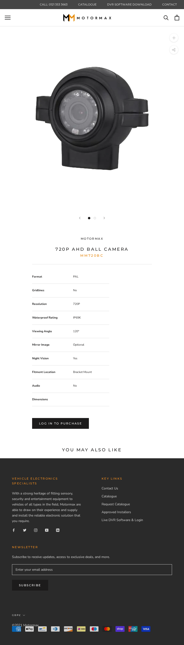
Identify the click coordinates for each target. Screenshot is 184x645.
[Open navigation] (8, 18)
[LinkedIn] (57, 530)
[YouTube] (46, 530)
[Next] (104, 218)
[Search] (166, 17)
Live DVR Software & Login (122, 520)
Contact (169, 4)
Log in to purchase (60, 423)
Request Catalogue (116, 504)
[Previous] (79, 218)
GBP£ (16, 615)
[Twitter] (24, 530)
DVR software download (129, 4)
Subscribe (30, 585)
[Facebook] (13, 530)
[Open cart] (177, 17)
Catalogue (87, 4)
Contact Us (110, 488)
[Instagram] (35, 530)
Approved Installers (116, 512)
